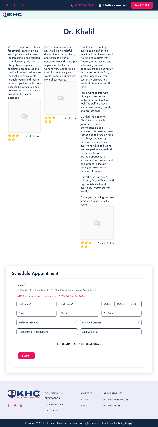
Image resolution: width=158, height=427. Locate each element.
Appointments (113, 393)
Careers (86, 393)
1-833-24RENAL (85, 5)
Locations (52, 410)
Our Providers (55, 404)
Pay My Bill (142, 5)
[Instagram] (22, 5)
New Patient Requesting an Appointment (75, 290)
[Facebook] (14, 5)
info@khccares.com (115, 5)
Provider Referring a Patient (34, 290)
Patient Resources (115, 399)
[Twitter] (6, 5)
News (85, 405)
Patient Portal (113, 405)
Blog (84, 399)
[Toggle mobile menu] (151, 15)
